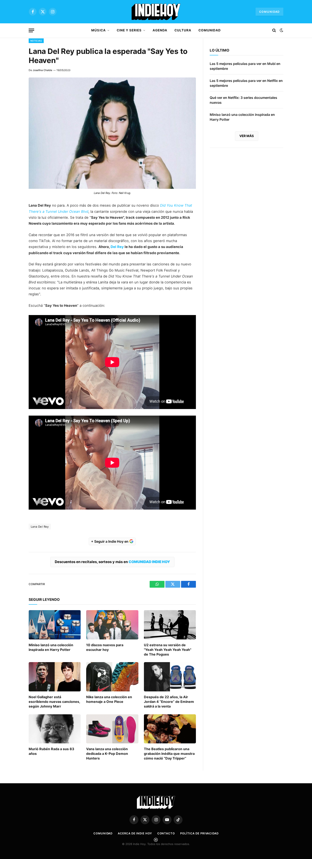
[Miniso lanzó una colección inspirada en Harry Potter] (55, 624)
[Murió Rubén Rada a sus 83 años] (55, 729)
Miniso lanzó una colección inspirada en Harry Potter (51, 647)
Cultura (182, 30)
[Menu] (31, 30)
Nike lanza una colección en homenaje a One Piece (109, 699)
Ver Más (246, 136)
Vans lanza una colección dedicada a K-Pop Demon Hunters (107, 753)
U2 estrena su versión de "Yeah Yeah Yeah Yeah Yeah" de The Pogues (167, 649)
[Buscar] (274, 30)
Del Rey (117, 247)
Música (98, 30)
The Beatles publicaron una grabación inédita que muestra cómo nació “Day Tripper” (169, 753)
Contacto (166, 833)
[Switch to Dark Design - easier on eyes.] (281, 30)
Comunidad (269, 11)
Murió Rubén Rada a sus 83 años (51, 751)
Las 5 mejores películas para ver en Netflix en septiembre (246, 83)
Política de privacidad (199, 833)
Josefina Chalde (42, 70)
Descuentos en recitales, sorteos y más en (112, 562)
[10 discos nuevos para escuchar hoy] (112, 624)
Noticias (36, 40)
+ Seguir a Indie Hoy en (110, 541)
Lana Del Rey (40, 526)
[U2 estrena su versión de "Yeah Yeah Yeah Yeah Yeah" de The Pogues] (170, 624)
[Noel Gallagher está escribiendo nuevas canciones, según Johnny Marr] (55, 676)
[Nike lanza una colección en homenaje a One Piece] (112, 676)
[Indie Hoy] (156, 11)
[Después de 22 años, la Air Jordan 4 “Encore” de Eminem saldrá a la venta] (170, 676)
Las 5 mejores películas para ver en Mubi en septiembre (245, 66)
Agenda (160, 30)
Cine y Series (129, 30)
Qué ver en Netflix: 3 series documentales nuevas (243, 100)
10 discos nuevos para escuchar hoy (104, 647)
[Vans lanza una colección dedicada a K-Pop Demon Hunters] (112, 729)
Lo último (219, 50)
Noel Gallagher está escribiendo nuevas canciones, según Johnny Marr (54, 701)
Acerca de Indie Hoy (135, 833)
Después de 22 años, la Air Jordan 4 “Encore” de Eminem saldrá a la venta (169, 701)
